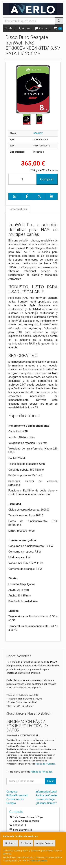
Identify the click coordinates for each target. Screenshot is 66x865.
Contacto (44, 28)
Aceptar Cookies (44, 843)
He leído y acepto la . (31, 772)
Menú (11, 28)
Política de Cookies (38, 860)
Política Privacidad (16, 795)
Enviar (50, 781)
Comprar (47, 179)
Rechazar (26, 843)
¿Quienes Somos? (46, 803)
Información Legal (46, 791)
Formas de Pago (45, 799)
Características (18, 209)
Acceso (26, 28)
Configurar (10, 843)
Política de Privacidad (45, 764)
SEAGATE (38, 133)
